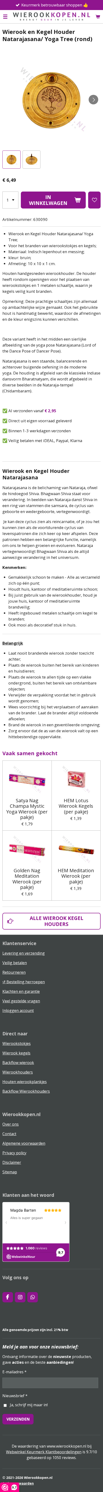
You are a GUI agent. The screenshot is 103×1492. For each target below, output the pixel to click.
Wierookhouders (17, 1072)
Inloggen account (18, 1010)
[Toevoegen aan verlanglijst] (94, 200)
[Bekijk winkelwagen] (97, 16)
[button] (11, 159)
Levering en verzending (23, 953)
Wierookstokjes (16, 1043)
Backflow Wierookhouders (26, 1091)
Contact (9, 1133)
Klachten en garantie (21, 991)
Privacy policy (14, 1152)
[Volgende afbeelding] (93, 99)
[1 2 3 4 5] (10, 200)
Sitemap (9, 1172)
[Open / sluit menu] (5, 16)
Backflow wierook (18, 1062)
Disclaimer (11, 1162)
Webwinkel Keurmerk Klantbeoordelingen (43, 1452)
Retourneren (14, 972)
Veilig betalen (14, 962)
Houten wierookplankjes (24, 1081)
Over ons (10, 1124)
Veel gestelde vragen (21, 1001)
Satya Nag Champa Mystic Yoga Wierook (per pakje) (27, 809)
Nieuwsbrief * (15, 1395)
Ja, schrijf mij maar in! (29, 1404)
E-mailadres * (14, 1371)
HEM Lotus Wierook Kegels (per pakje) (76, 806)
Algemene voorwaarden (23, 1143)
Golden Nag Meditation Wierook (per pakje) (27, 879)
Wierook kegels (16, 1053)
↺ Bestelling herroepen (23, 981)
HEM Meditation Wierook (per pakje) (76, 876)
